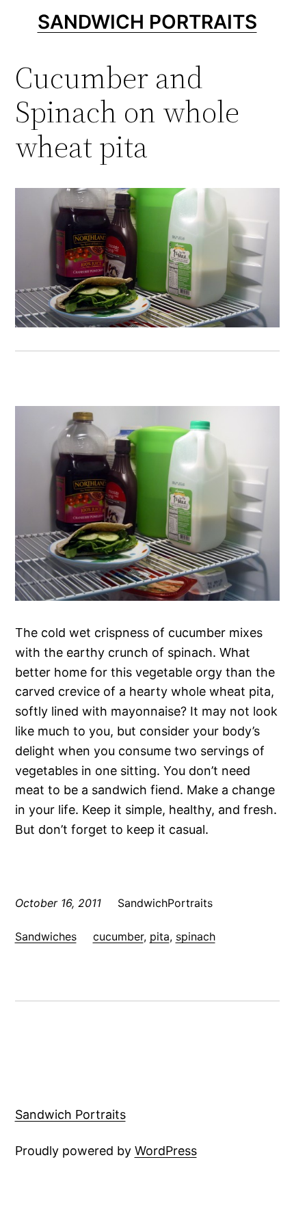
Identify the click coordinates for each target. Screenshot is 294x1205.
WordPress (166, 1150)
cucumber (118, 936)
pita (160, 936)
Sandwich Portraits (147, 21)
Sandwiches (46, 936)
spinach (195, 936)
